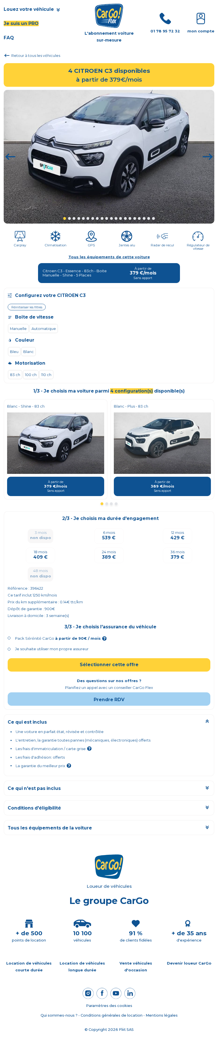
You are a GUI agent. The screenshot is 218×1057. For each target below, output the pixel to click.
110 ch (46, 374)
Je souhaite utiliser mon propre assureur (52, 649)
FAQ (9, 37)
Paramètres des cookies (109, 1005)
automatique (44, 328)
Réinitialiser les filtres (26, 307)
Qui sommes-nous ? (59, 1015)
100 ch (31, 374)
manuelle (18, 328)
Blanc (28, 351)
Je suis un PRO (21, 23)
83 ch (15, 374)
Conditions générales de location (111, 1015)
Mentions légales (162, 1015)
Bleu (14, 351)
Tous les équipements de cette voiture (109, 257)
